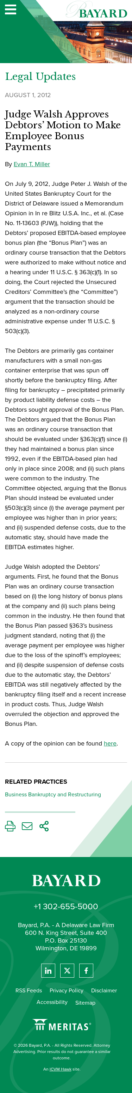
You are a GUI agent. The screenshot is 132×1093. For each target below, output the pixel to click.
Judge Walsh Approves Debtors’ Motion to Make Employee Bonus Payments (63, 131)
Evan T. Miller (32, 164)
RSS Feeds (28, 990)
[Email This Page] (27, 828)
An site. (62, 1069)
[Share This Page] (44, 828)
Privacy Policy (66, 990)
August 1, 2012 (28, 95)
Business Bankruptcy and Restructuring (53, 794)
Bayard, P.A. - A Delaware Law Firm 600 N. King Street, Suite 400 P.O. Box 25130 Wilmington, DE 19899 (66, 937)
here (110, 743)
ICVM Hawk (60, 1069)
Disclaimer (104, 990)
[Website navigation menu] (10, 10)
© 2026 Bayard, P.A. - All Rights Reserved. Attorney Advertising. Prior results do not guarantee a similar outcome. (62, 1051)
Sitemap (85, 1003)
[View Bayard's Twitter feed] (67, 971)
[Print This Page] (10, 828)
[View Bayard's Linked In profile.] (48, 971)
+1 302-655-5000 (66, 906)
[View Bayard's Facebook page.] (86, 971)
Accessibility (52, 1002)
